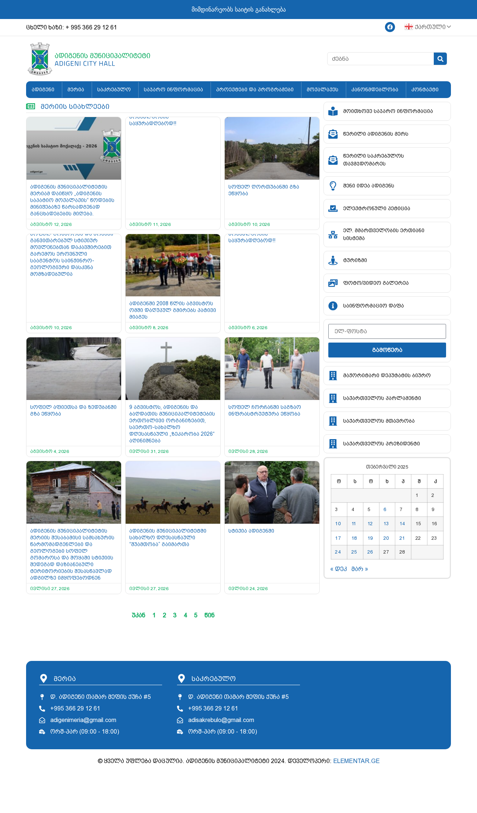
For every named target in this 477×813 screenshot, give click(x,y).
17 (338, 538)
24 (338, 552)
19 (370, 538)
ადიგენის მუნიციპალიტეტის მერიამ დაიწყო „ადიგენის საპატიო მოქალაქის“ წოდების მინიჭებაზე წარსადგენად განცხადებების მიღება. (72, 200)
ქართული (429, 27)
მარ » (359, 569)
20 (386, 538)
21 (402, 538)
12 (370, 523)
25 (354, 552)
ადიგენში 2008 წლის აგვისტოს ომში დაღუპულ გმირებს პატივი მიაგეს (172, 310)
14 (402, 523)
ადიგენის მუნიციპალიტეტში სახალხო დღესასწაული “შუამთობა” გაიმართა (167, 537)
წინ (210, 615)
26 (370, 552)
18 (354, 538)
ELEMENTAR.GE (356, 761)
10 (338, 523)
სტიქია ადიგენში (251, 531)
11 (353, 523)
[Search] (440, 59)
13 (386, 523)
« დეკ (338, 569)
